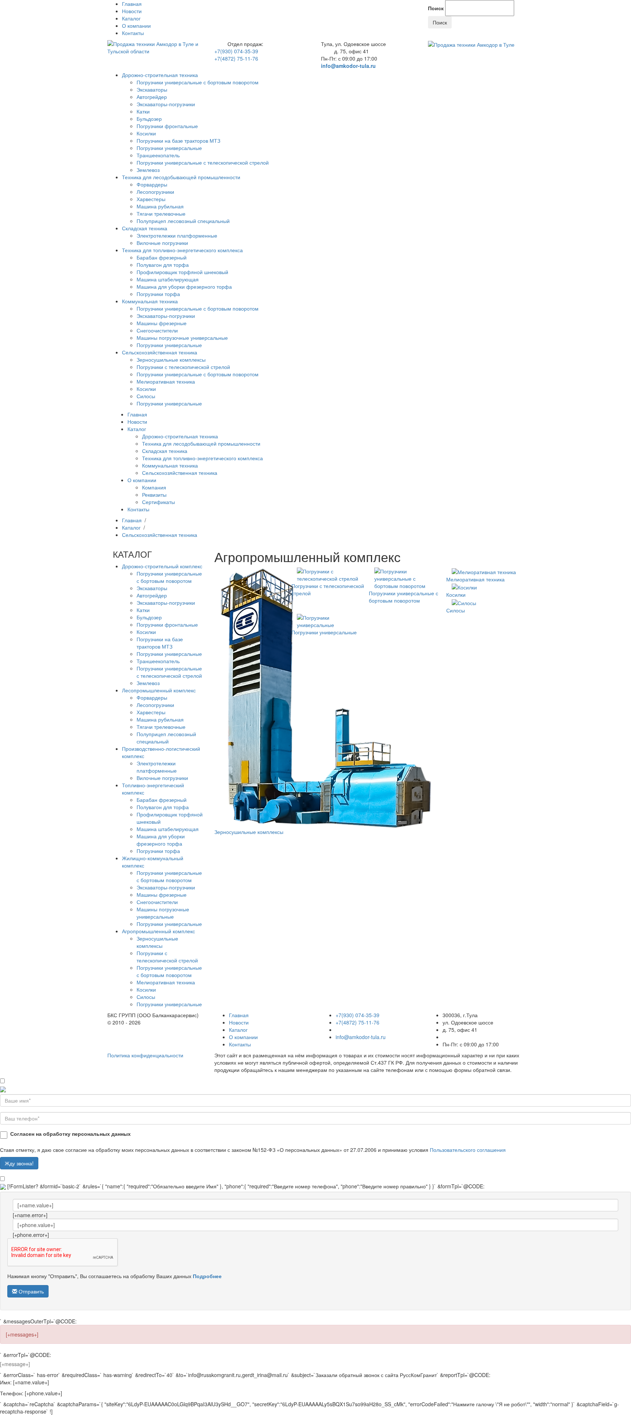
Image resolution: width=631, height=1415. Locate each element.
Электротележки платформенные (177, 235)
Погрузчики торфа (158, 293)
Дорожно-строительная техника (160, 74)
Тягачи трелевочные (161, 213)
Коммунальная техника (150, 301)
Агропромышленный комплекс (158, 931)
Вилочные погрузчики (162, 242)
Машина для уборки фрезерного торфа (184, 286)
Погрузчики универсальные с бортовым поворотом (198, 82)
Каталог (131, 18)
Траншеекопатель (158, 155)
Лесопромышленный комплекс (159, 690)
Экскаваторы (152, 89)
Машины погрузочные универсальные (182, 337)
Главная (132, 3)
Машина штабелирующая (168, 279)
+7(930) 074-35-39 (236, 51)
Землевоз (148, 169)
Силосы (146, 396)
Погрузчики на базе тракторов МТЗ (178, 140)
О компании (136, 25)
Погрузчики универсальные (169, 147)
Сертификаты (158, 501)
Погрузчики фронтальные (167, 126)
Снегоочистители (157, 330)
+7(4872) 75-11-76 (236, 58)
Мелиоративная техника (166, 381)
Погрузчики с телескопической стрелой (183, 366)
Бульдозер (149, 118)
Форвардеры (152, 184)
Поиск (436, 8)
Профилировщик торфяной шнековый (182, 272)
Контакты (133, 32)
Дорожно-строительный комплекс (162, 566)
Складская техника (144, 228)
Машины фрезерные (162, 323)
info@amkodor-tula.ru (348, 65)
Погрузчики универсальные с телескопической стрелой (203, 162)
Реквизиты (154, 494)
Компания (154, 487)
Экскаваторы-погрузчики (166, 104)
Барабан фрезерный (162, 257)
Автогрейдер (152, 96)
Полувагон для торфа (163, 264)
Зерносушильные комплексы (171, 359)
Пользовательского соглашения (468, 1149)
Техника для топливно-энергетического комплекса (182, 250)
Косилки (146, 133)
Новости (132, 11)
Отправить (30, 1291)
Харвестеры (151, 199)
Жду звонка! (19, 1163)
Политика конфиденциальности (145, 1055)
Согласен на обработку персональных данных (70, 1133)
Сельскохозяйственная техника (159, 352)
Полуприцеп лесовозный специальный (183, 220)
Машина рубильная (160, 206)
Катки (143, 111)
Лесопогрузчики (155, 191)
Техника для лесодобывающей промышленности (181, 177)
